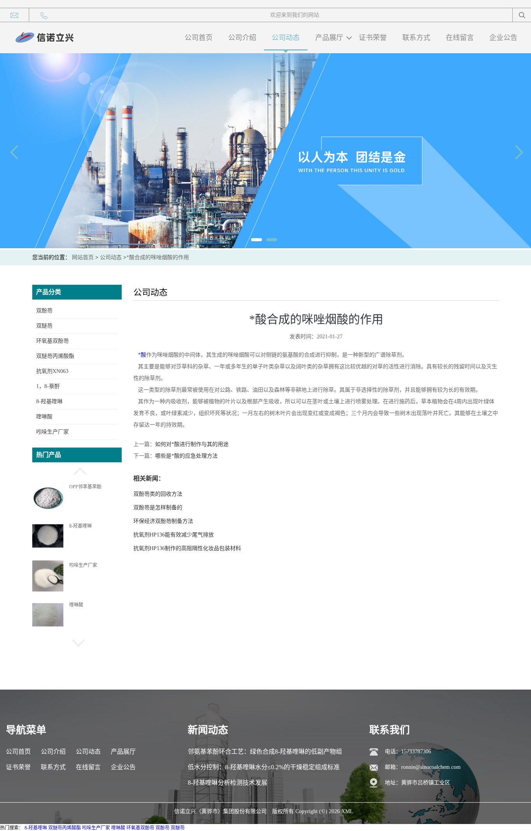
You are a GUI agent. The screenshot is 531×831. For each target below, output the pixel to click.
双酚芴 (44, 311)
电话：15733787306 (408, 751)
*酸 (142, 355)
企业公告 (503, 38)
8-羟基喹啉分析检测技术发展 (227, 782)
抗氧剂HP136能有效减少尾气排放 (173, 535)
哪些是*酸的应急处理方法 (186, 456)
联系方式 (416, 38)
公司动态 (286, 38)
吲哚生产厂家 (52, 432)
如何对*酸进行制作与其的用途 (192, 444)
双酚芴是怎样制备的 (157, 507)
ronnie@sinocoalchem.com (431, 767)
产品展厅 (329, 38)
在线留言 (460, 38)
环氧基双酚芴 (52, 341)
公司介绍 (242, 38)
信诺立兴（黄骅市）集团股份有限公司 (220, 811)
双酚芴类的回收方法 (157, 494)
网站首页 (83, 257)
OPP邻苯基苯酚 (85, 486)
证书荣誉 (373, 38)
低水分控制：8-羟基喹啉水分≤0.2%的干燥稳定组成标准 (264, 767)
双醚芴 (44, 326)
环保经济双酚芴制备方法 (163, 521)
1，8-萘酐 (48, 386)
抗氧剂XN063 (52, 371)
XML (347, 811)
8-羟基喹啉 (49, 401)
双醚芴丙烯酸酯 (55, 356)
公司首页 (199, 38)
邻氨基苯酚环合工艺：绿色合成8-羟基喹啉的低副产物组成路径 (265, 754)
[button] (77, 470)
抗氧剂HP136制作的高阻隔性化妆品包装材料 (187, 548)
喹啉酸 (44, 417)
